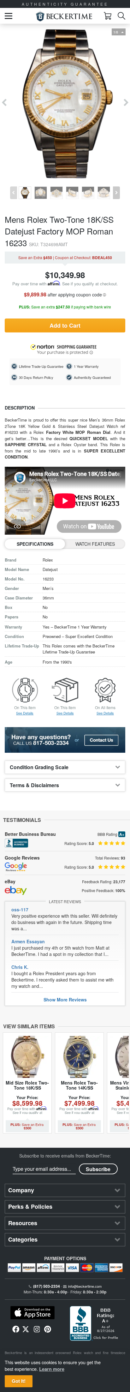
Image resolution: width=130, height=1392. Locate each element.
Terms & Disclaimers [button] (34, 785)
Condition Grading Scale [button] (39, 767)
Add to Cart (65, 325)
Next (126, 102)
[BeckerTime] (64, 15)
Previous (4, 102)
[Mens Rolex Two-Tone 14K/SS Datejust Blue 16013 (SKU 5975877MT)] (79, 1057)
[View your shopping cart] (107, 15)
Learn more (51, 1369)
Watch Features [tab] (95, 544)
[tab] (65, 767)
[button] (8, 16)
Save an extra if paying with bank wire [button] (65, 307)
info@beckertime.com (85, 1286)
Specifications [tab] (35, 544)
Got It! (19, 1380)
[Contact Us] (65, 740)
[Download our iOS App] (32, 1312)
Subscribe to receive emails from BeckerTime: (65, 1155)
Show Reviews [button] (65, 999)
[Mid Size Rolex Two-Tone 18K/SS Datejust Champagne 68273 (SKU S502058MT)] (27, 1057)
